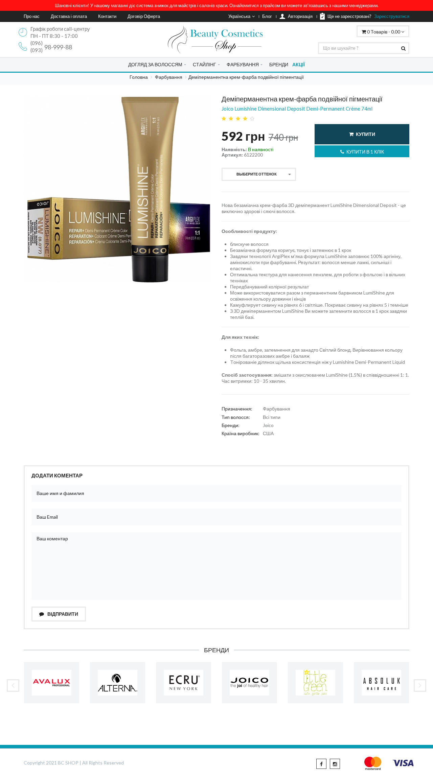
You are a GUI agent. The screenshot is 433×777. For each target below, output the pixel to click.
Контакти (107, 16)
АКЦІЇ (298, 64)
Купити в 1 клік (365, 152)
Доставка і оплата (69, 16)
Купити (365, 134)
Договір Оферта (144, 16)
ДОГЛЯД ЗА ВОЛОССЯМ (155, 64)
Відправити (62, 614)
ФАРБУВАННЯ (243, 64)
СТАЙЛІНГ (204, 64)
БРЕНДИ (278, 64)
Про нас (32, 16)
